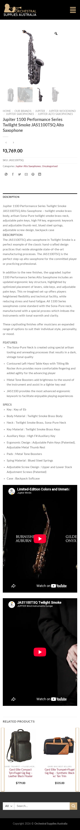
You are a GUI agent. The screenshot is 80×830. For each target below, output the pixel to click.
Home (7, 111)
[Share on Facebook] (13, 175)
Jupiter (40, 111)
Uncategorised (49, 166)
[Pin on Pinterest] (33, 175)
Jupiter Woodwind (62, 111)
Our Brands (23, 111)
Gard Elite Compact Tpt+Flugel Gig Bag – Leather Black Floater (20, 773)
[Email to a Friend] (26, 175)
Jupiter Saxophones (20, 114)
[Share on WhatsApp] (6, 175)
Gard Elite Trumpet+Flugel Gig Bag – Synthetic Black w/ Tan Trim (59, 773)
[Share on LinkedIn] (40, 175)
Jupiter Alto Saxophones (55, 114)
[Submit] (73, 806)
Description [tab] (11, 197)
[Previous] (2, 759)
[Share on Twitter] (20, 175)
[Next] (77, 759)
